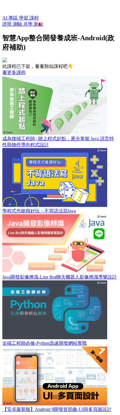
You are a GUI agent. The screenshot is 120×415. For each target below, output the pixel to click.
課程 (34, 17)
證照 (7, 24)
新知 (38, 24)
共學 (28, 24)
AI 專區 (10, 17)
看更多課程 (14, 72)
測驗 (18, 24)
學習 (24, 17)
